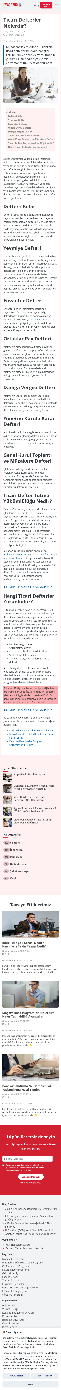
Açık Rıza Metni (37, 1167)
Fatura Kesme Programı (15, 1269)
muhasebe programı (15, 554)
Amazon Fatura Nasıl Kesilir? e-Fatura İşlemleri (31, 1234)
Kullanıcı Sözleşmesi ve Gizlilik (18, 1312)
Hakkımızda (8, 1305)
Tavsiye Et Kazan (11, 1280)
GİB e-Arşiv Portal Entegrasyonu (20, 1287)
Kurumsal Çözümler (13, 1284)
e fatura (47, 554)
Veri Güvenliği (10, 1309)
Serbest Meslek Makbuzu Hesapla (24, 1248)
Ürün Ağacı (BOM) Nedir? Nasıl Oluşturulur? (29, 1230)
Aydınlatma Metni (14, 1165)
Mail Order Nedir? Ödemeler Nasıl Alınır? (31, 730)
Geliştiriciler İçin (11, 1273)
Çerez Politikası (10, 1323)
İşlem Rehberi (9, 1327)
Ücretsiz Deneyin (46, 5)
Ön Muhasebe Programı (15, 1266)
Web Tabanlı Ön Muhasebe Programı (22, 1262)
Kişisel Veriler (9, 1316)
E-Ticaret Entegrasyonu (15, 1291)
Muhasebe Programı (13, 1259)
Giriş (36, 5)
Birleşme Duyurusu (13, 1319)
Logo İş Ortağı (10, 1276)
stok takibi (34, 319)
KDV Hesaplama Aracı (17, 1244)
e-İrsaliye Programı (12, 1294)
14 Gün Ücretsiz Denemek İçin (28, 587)
